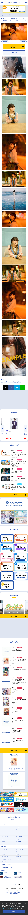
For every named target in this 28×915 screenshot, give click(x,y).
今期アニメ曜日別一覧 (20, 849)
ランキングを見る (14, 494)
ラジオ (3, 831)
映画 (16, 834)
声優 (20, 382)
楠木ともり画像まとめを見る (14, 47)
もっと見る (14, 616)
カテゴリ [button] (3, 824)
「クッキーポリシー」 (7, 908)
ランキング (18, 827)
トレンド (3, 843)
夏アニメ (17, 851)
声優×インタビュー (19, 859)
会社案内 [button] (3, 870)
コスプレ (17, 839)
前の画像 (5, 41)
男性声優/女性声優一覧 (6, 859)
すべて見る (14, 750)
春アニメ (3, 851)
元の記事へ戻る (14, 52)
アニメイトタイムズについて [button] (7, 864)
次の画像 (22, 41)
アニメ (3, 829)
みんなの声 (18, 831)
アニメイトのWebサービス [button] (6, 867)
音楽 (16, 382)
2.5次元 (3, 841)
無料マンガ (18, 843)
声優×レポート (4, 861)
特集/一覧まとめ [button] (4, 846)
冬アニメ (17, 854)
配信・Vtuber (18, 841)
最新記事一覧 (4, 849)
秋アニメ (3, 854)
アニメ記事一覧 (5, 856)
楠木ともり (4, 382)
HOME (3, 826)
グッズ (3, 834)
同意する (14, 911)
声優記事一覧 (18, 856)
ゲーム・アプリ (19, 836)
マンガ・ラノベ (5, 836)
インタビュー (10, 382)
